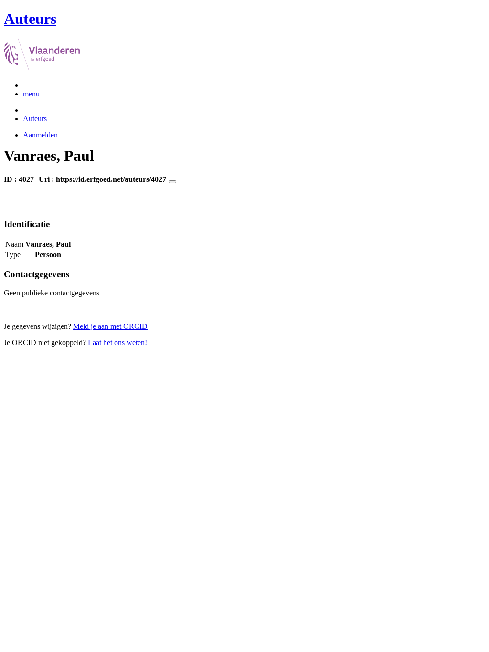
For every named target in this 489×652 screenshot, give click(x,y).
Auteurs (35, 119)
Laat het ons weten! (117, 342)
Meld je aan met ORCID (110, 326)
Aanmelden (40, 135)
